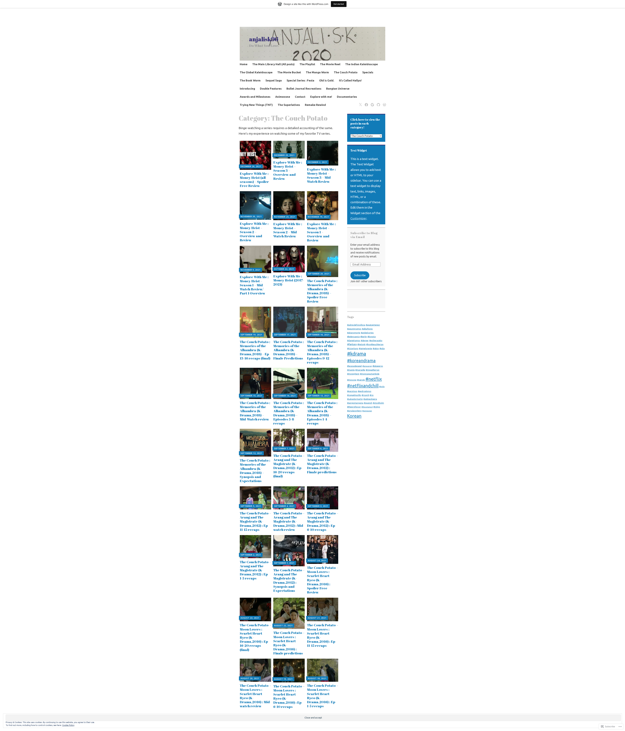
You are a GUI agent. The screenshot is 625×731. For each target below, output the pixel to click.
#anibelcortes (367, 333)
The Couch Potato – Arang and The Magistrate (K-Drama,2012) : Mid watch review (289, 521)
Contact (300, 96)
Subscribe (360, 275)
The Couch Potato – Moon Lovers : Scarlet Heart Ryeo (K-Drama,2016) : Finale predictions (289, 642)
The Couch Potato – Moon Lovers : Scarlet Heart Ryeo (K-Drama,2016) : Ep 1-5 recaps (322, 695)
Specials (367, 72)
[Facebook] (365, 103)
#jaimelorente (365, 348)
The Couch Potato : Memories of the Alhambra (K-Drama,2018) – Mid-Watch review (255, 410)
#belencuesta (353, 336)
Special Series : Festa (300, 80)
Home (243, 64)
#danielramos (353, 340)
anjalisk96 (263, 39)
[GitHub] (377, 103)
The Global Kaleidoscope (256, 72)
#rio (372, 395)
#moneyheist (353, 374)
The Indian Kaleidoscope (361, 64)
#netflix (374, 378)
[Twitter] (359, 103)
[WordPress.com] (383, 103)
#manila (351, 370)
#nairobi (361, 380)
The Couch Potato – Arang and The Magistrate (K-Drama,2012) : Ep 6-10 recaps (322, 521)
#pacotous (352, 391)
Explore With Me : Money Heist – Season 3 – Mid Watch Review (321, 175)
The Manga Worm (317, 72)
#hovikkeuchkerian (374, 344)
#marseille (360, 370)
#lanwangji (367, 366)
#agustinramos (354, 329)
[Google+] (371, 103)
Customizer (358, 218)
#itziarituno (352, 348)
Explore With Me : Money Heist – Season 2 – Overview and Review (254, 231)
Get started (338, 4)
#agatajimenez (373, 325)
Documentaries (347, 96)
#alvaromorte (353, 333)
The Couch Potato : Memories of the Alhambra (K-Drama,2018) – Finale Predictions (288, 349)
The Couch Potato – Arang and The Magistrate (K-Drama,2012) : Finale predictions (322, 463)
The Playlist (307, 64)
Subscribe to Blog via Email (364, 235)
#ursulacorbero (354, 411)
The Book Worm (250, 80)
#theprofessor (354, 407)
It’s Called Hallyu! (350, 80)
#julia (382, 348)
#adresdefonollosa (356, 325)
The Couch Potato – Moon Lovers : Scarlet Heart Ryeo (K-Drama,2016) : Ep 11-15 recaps (322, 635)
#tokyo (376, 407)
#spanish (368, 403)
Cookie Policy (68, 725)
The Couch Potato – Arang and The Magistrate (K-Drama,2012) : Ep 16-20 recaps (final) (289, 465)
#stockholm (378, 403)
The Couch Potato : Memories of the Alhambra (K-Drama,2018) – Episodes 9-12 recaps (322, 352)
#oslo (382, 386)
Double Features (271, 88)
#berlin (363, 336)
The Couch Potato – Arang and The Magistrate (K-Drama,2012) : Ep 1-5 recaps (255, 570)
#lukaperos (378, 366)
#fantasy (352, 344)
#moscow (351, 380)
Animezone (282, 96)
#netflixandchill (363, 385)
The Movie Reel (330, 64)
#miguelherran (372, 370)
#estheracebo (375, 340)
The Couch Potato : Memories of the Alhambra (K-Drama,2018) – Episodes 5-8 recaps (288, 412)
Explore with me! (321, 96)
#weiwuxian (367, 411)
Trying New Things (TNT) (256, 104)
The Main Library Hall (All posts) (273, 64)
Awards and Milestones (255, 96)
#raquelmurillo (354, 395)
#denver (365, 340)
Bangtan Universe (337, 88)
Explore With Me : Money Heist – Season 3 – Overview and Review (287, 170)
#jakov (376, 348)
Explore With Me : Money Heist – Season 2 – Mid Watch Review (287, 230)
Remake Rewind (315, 104)
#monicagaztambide (369, 374)
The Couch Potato (345, 72)
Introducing (247, 88)
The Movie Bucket (289, 72)
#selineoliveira (370, 399)
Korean (354, 415)
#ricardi (365, 395)
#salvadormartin (355, 399)
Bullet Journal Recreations (303, 88)
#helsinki (361, 344)
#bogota (372, 336)
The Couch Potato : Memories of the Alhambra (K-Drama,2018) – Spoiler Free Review (322, 291)
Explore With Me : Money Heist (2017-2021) (288, 280)
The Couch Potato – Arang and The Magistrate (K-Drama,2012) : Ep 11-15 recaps (255, 521)
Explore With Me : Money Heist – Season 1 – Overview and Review (321, 232)
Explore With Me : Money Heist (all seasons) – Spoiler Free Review (254, 179)
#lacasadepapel (354, 366)
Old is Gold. (326, 80)
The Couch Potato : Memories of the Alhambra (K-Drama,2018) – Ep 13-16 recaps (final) (255, 349)
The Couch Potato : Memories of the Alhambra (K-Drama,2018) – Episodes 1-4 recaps (322, 412)
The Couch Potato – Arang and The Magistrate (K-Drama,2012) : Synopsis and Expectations (289, 580)
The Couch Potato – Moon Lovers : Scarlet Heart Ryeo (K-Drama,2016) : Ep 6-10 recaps (289, 696)
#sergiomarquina (355, 403)
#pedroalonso (364, 391)
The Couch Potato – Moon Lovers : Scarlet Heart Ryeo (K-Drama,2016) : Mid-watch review (255, 695)
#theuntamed (367, 407)
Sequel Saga (273, 80)
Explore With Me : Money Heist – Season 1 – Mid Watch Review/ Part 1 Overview (254, 285)
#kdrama (356, 353)
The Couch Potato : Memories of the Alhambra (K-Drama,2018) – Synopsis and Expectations (255, 470)
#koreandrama (361, 360)
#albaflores (367, 329)
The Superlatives (289, 104)
